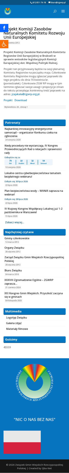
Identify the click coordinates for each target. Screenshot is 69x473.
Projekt (8, 100)
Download (20, 100)
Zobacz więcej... (14, 222)
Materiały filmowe (17, 329)
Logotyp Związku (16, 317)
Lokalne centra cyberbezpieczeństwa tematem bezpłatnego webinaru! (32, 174)
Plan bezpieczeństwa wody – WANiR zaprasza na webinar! (33, 192)
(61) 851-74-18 (39, 2)
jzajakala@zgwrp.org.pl (25, 94)
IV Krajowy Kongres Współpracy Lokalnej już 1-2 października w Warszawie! (33, 210)
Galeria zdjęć (14, 323)
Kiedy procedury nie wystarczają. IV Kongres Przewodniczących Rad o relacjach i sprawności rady (33, 149)
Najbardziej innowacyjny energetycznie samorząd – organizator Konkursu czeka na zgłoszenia (30, 132)
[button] (4, 44)
